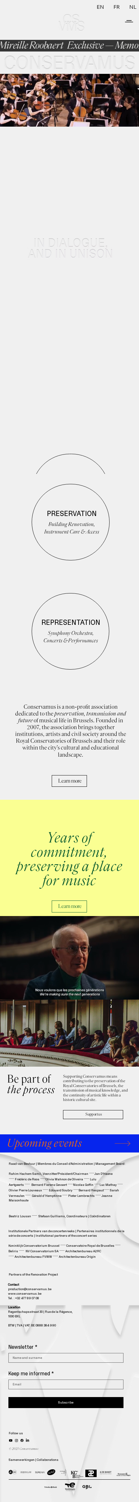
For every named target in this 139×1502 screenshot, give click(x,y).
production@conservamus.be (29, 1289)
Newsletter (22, 1347)
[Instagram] (16, 1440)
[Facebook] (22, 1440)
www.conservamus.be (24, 1293)
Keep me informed (31, 1373)
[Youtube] (11, 1440)
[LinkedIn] (27, 1440)
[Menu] (129, 15)
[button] (127, 119)
